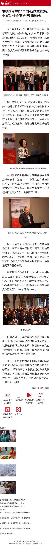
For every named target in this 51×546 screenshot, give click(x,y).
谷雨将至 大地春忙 (6, 534)
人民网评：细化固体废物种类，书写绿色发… (15, 523)
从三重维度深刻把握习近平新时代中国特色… (15, 528)
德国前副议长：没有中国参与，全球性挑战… (15, 518)
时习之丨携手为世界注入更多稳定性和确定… (15, 513)
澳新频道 (24, 3)
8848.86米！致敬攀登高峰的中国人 (12, 503)
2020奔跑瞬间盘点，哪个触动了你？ (12, 500)
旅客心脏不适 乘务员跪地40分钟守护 (13, 506)
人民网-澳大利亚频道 (37, 21)
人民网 (15, 3)
